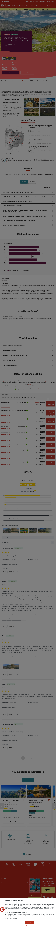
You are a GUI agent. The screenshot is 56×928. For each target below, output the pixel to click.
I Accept (29, 922)
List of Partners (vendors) (11, 918)
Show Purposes (29, 925)
